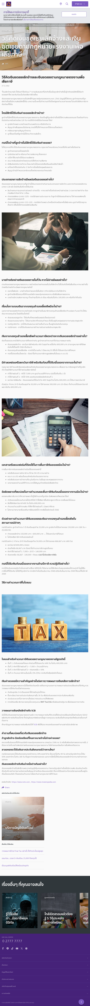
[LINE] (7, 948)
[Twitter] (22, 948)
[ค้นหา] (67, 4)
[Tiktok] (12, 948)
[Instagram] (26, 948)
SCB (35, 724)
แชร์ (6, 63)
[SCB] (8, 4)
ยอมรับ (74, 14)
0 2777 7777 (12, 940)
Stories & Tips (15, 25)
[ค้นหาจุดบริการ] (60, 4)
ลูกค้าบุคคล (5, 25)
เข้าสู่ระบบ (78, 3)
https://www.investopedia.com (43, 782)
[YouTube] (17, 948)
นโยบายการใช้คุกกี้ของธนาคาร (33, 19)
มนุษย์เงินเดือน (26, 25)
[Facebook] (3, 948)
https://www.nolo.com (21, 782)
